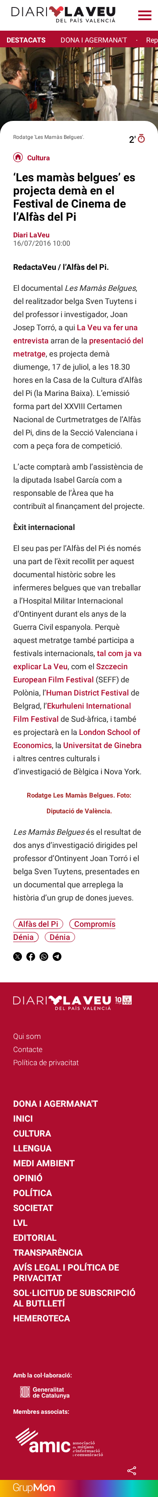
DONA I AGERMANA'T (94, 40)
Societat (33, 1208)
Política (32, 1193)
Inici (23, 1118)
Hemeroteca (41, 1318)
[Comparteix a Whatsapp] (44, 958)
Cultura (38, 158)
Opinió (28, 1178)
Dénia (60, 937)
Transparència (48, 1252)
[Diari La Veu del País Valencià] (60, 26)
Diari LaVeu (31, 235)
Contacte (28, 1049)
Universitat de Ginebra (102, 745)
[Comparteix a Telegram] (57, 958)
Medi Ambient (44, 1163)
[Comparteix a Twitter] (17, 958)
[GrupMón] (79, 1488)
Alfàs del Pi (38, 924)
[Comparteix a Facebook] (30, 958)
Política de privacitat (46, 1062)
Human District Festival (87, 692)
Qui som (27, 1036)
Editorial (35, 1237)
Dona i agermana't (55, 1103)
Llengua (32, 1148)
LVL (20, 1223)
